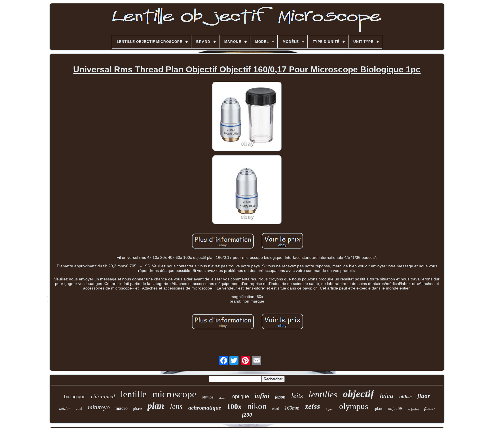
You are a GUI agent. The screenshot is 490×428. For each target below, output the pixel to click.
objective (413, 409)
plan (155, 405)
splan (378, 408)
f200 (247, 415)
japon (280, 397)
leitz (297, 395)
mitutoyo (99, 407)
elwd (275, 409)
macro (121, 408)
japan (329, 409)
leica (387, 395)
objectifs (395, 408)
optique (240, 396)
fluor (423, 396)
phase (137, 409)
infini (262, 395)
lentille (134, 394)
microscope (174, 394)
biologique (74, 396)
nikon (257, 406)
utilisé (405, 396)
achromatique (204, 407)
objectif (358, 393)
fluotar (429, 408)
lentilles (323, 394)
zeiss (312, 406)
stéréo (223, 398)
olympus (353, 406)
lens (176, 406)
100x (234, 406)
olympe (207, 397)
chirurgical (103, 396)
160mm (291, 408)
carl (79, 408)
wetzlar (64, 408)
